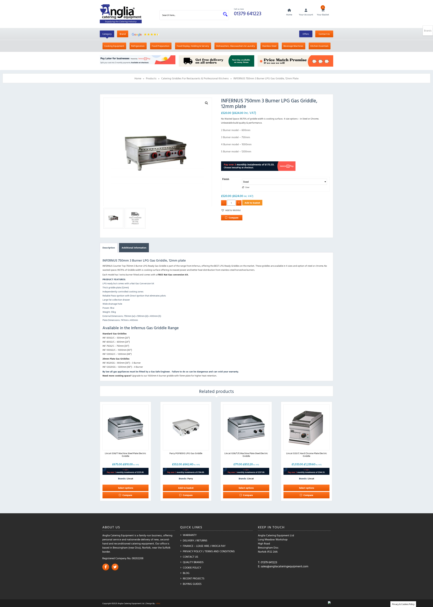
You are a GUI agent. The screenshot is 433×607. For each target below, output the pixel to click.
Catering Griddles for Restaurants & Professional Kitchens (195, 78)
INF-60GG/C (108, 341)
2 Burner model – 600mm (235, 130)
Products (151, 78)
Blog (186, 573)
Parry (190, 478)
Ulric (158, 603)
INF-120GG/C (108, 354)
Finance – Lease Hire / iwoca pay (204, 546)
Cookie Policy (192, 567)
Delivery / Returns (195, 540)
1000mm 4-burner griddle (161, 375)
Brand (123, 34)
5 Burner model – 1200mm (236, 151)
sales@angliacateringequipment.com (284, 566)
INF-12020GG (109, 367)
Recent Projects (193, 578)
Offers (306, 34)
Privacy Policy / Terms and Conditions (209, 551)
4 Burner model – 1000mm (236, 144)
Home (137, 78)
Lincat (130, 478)
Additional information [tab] (134, 247)
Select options (125, 488)
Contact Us (324, 34)
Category (107, 34)
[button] (206, 103)
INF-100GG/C (109, 350)
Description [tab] (108, 247)
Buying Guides (192, 584)
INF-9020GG (108, 362)
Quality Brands (193, 562)
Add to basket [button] (185, 488)
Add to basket (252, 202)
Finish (225, 179)
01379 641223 (247, 13)
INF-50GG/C (108, 337)
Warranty (190, 535)
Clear (247, 187)
